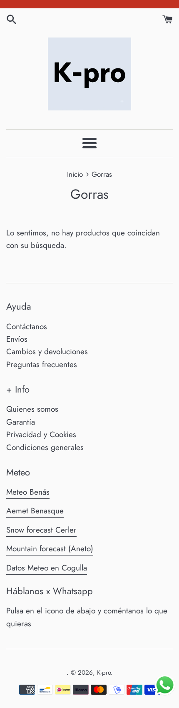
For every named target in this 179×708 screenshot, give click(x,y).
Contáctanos (26, 326)
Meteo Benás (28, 492)
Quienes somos (32, 409)
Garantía (20, 422)
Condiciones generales (45, 447)
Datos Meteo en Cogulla (46, 567)
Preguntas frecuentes (41, 364)
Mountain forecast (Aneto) (49, 548)
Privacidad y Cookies (41, 434)
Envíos (16, 339)
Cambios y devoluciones (47, 351)
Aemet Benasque (35, 510)
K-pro (104, 672)
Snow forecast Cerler (41, 529)
